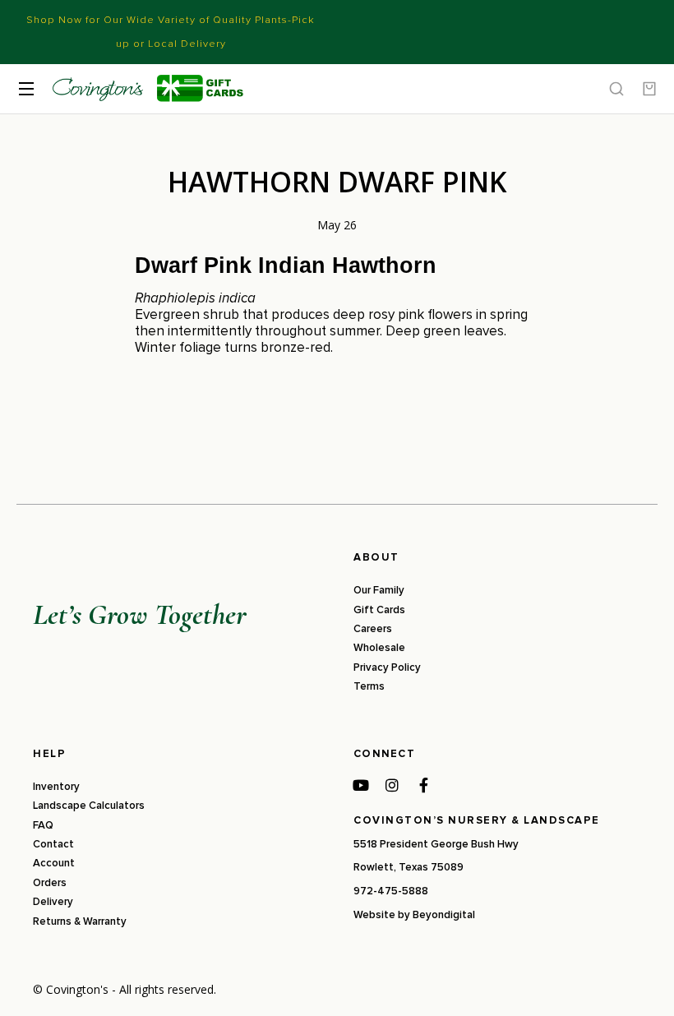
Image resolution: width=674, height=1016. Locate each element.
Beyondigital (444, 914)
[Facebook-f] (423, 785)
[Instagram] (392, 785)
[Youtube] (360, 785)
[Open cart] (649, 89)
